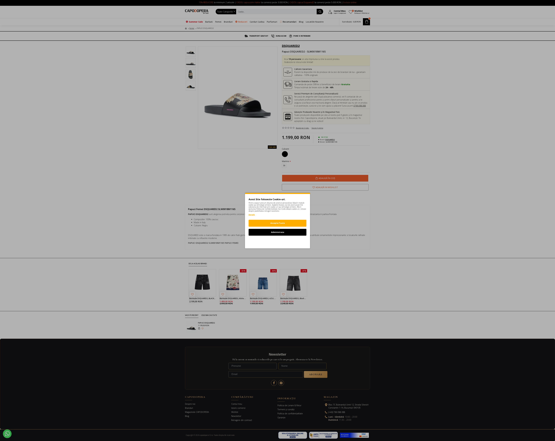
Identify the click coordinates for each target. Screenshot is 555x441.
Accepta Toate (277, 223)
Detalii (252, 214)
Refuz (277, 241)
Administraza (277, 232)
